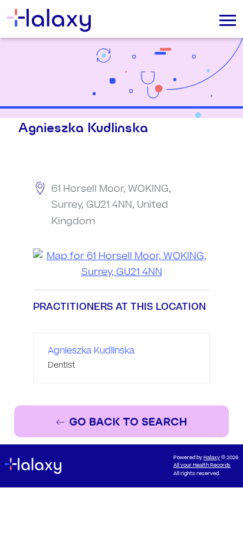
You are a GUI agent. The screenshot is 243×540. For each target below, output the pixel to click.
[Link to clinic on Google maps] (121, 264)
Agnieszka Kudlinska (91, 351)
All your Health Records (202, 465)
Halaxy (211, 457)
